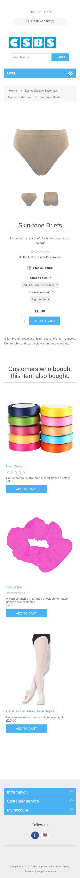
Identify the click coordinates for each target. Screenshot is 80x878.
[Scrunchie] (40, 545)
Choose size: (39, 277)
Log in (48, 12)
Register (34, 12)
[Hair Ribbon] (40, 424)
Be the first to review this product (40, 257)
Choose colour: (40, 292)
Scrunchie (14, 587)
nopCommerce (47, 871)
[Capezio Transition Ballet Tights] (40, 669)
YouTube (45, 835)
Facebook (35, 835)
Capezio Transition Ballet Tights (30, 711)
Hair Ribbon (15, 466)
